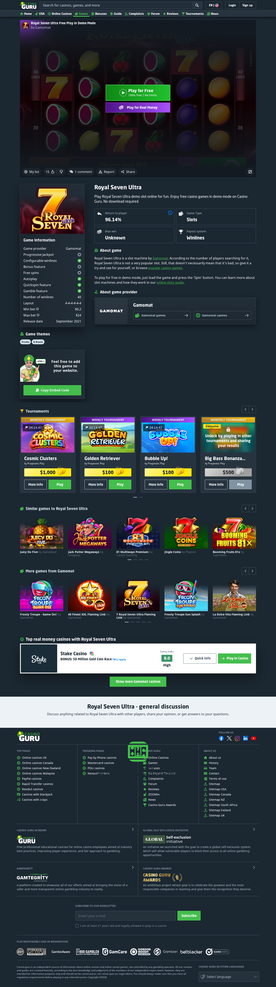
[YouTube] (253, 738)
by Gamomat (41, 27)
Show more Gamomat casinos (138, 681)
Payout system (196, 231)
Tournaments (195, 14)
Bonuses (101, 14)
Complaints (136, 14)
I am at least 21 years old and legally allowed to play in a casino (123, 926)
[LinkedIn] (245, 738)
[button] (127, 172)
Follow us (226, 732)
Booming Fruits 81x (228, 553)
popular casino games (165, 268)
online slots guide (170, 282)
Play (60, 484)
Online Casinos (62, 14)
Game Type (194, 213)
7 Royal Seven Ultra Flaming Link (136, 616)
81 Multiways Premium (134, 553)
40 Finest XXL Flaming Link (89, 616)
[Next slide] (252, 409)
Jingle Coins (180, 552)
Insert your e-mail (89, 913)
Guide (118, 14)
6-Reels (38, 342)
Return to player (116, 213)
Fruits (25, 342)
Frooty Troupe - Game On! (40, 616)
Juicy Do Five (38, 552)
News (214, 14)
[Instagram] (237, 738)
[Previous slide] (245, 409)
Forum (155, 14)
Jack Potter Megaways (85, 553)
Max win (110, 231)
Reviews (172, 14)
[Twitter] (229, 738)
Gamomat (160, 258)
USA (41, 14)
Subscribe (189, 915)
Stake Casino (74, 653)
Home (28, 14)
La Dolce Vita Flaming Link (233, 616)
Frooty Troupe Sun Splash (184, 616)
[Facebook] (221, 738)
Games (83, 14)
